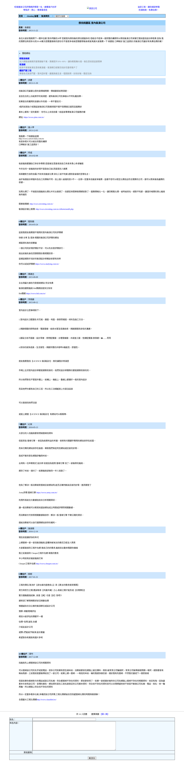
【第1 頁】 (105, 714)
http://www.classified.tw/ (46, 700)
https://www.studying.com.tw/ (47, 264)
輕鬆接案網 (24, 58)
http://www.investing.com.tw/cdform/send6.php (54, 209)
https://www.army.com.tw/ (46, 492)
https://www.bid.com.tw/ (36, 293)
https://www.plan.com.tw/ (34, 117)
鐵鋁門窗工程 (25, 70)
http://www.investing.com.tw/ (41, 204)
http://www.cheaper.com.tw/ (47, 564)
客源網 (22, 64)
